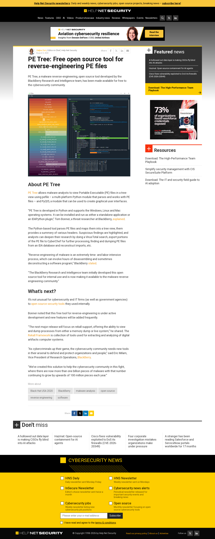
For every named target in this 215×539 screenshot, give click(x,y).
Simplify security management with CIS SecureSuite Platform (170, 170)
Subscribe (115, 515)
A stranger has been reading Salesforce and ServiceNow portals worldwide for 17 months (180, 441)
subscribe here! (171, 3)
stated (92, 263)
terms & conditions (105, 522)
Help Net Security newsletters (52, 3)
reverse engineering (41, 397)
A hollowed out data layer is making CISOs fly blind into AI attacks (33, 440)
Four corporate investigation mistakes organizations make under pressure (142, 441)
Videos (70, 18)
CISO (58, 18)
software (63, 397)
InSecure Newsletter (79, 488)
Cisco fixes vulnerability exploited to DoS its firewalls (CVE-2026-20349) (106, 441)
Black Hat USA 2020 (42, 390)
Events (140, 18)
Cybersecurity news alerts (132, 488)
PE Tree (33, 192)
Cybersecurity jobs (78, 503)
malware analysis (85, 390)
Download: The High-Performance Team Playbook (170, 89)
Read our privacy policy (136, 533)
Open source (122, 503)
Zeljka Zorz (41, 50)
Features (49, 18)
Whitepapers (128, 18)
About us (153, 533)
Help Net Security (107, 533)
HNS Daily (72, 478)
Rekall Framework (39, 335)
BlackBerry (84, 357)
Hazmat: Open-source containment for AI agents (171, 68)
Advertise (164, 533)
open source (108, 390)
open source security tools (48, 303)
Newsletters (151, 18)
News (40, 18)
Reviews (116, 18)
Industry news (103, 18)
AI (64, 18)
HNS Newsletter (125, 478)
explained (119, 219)
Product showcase (85, 18)
